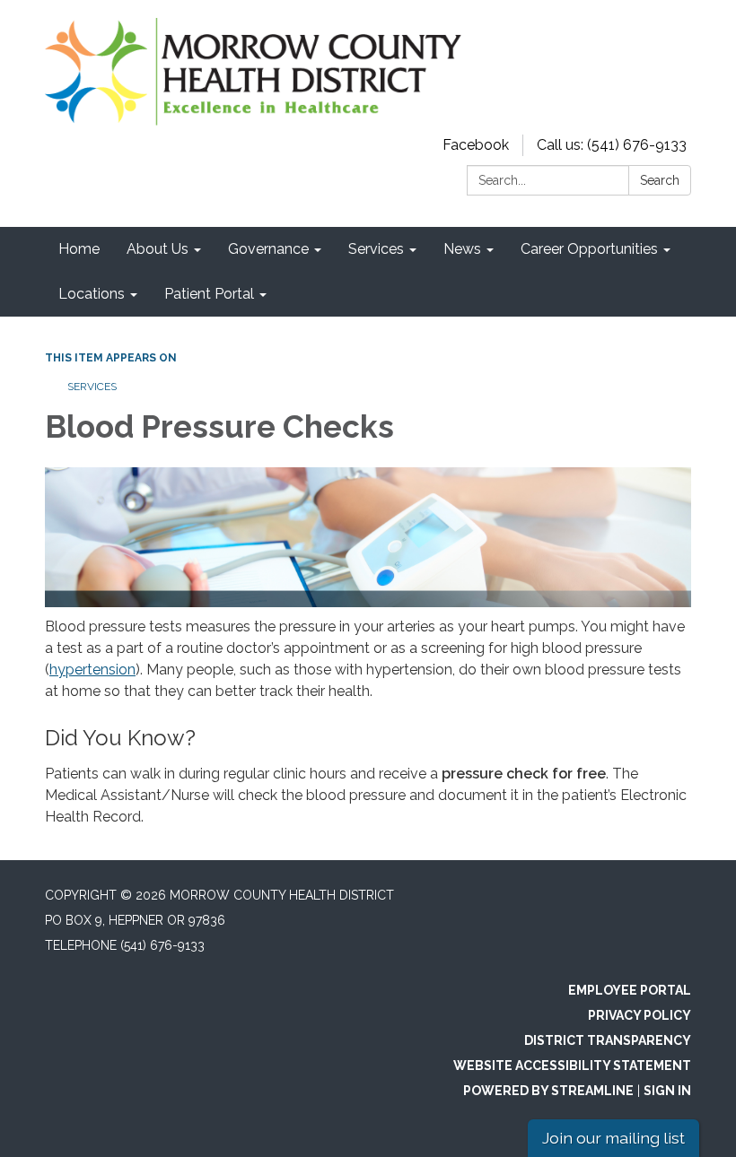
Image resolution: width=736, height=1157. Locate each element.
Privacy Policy (639, 1015)
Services (92, 386)
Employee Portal (629, 990)
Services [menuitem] (376, 248)
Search (659, 180)
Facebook (475, 144)
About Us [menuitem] (157, 248)
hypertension (92, 669)
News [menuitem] (462, 248)
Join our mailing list (613, 1137)
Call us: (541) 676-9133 (612, 144)
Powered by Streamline (548, 1090)
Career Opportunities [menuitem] (589, 248)
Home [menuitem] (79, 248)
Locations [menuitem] (91, 293)
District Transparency (607, 1040)
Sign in (667, 1090)
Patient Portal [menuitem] (209, 293)
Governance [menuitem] (268, 248)
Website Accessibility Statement (572, 1065)
